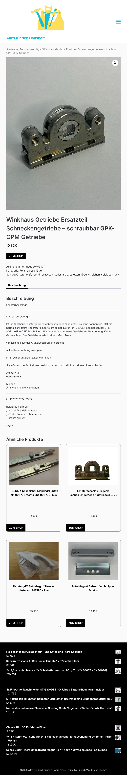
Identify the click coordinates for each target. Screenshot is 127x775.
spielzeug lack (110, 274)
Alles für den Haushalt (25, 38)
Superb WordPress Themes (92, 770)
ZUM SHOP (16, 256)
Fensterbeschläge (30, 49)
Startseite (12, 49)
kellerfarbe (61, 274)
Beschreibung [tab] (17, 285)
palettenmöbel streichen (84, 274)
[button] (115, 63)
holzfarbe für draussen (39, 274)
